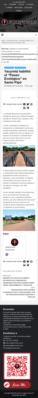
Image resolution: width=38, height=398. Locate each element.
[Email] (6, 254)
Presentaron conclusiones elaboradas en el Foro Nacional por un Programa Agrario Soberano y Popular (19, 292)
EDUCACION (28, 7)
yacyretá (18, 271)
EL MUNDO (9, 7)
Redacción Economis (15, 86)
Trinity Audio (20, 97)
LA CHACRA (29, 4)
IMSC (24, 395)
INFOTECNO (18, 7)
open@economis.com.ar (12, 348)
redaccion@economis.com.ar (14, 343)
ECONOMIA (12, 4)
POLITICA (21, 4)
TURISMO (19, 10)
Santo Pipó (11, 271)
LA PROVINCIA (9, 67)
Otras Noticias (20, 67)
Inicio (5, 4)
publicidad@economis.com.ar (14, 345)
